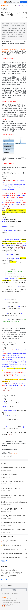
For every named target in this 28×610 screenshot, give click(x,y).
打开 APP (23, 2)
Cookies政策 (14, 599)
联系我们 (14, 590)
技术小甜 (3, 477)
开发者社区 (6, 593)
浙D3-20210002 (15, 604)
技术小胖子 (3, 504)
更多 (2, 580)
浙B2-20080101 (16, 602)
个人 (25, 9)
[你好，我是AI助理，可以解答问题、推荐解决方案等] (19, 5)
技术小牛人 (3, 525)
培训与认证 (16, 593)
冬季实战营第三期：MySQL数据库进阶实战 (11, 573)
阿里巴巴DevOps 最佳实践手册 (8, 576)
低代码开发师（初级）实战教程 (8, 570)
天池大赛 (11, 593)
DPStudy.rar (14, 453)
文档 (2, 593)
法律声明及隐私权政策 (6, 599)
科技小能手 (3, 470)
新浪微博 (9, 585)
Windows (9, 456)
